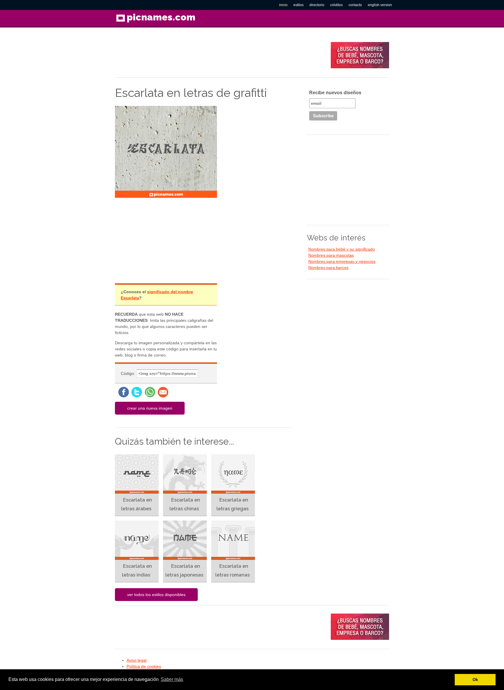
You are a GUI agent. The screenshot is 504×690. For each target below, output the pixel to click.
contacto (355, 5)
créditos (336, 5)
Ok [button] (475, 679)
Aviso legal (136, 660)
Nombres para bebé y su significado (341, 249)
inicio (283, 5)
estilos (298, 5)
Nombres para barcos (328, 267)
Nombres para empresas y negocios (341, 261)
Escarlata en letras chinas (184, 504)
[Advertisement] (221, 55)
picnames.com (161, 17)
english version (380, 5)
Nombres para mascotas (331, 255)
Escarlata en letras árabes (136, 504)
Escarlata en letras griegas (232, 504)
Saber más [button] (172, 679)
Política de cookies (144, 666)
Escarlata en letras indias (137, 570)
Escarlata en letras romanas (232, 570)
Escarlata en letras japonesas (184, 570)
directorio (316, 5)
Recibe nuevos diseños (335, 92)
